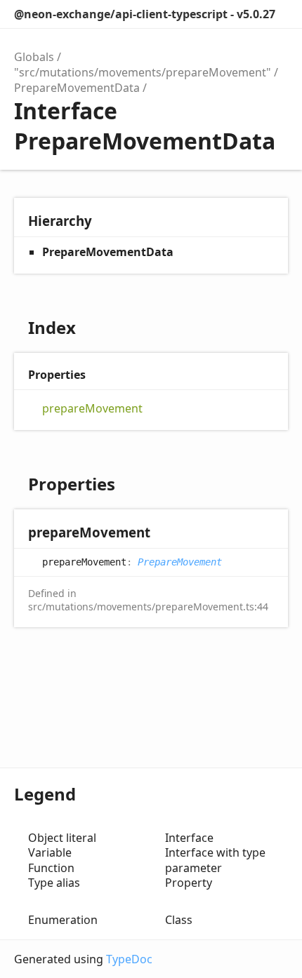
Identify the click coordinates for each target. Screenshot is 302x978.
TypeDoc (129, 959)
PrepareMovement (180, 562)
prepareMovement (92, 408)
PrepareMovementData (77, 87)
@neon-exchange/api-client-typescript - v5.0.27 (144, 14)
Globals (34, 57)
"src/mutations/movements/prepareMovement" (142, 72)
